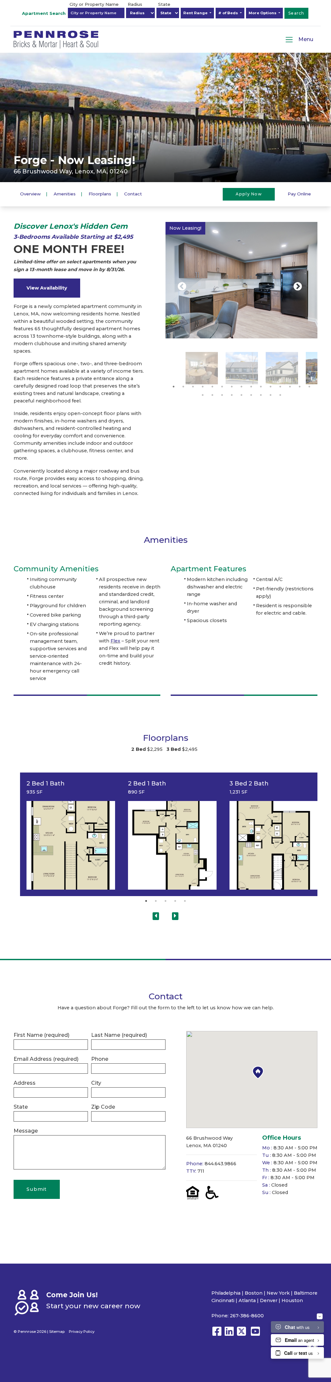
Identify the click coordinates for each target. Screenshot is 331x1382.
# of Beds (228, 13)
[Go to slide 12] (280, 386)
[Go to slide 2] (183, 386)
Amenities (65, 193)
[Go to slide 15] (309, 386)
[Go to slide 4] (202, 386)
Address (25, 1083)
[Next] (298, 286)
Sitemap (57, 1331)
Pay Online (299, 193)
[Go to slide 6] (222, 386)
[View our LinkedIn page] (229, 1334)
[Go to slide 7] (232, 386)
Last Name (119, 1035)
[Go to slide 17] (212, 395)
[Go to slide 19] (232, 395)
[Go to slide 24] (280, 395)
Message (26, 1131)
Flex (115, 641)
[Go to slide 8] (241, 386)
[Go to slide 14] (299, 386)
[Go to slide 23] (270, 395)
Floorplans (100, 193)
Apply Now (249, 194)
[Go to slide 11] (270, 386)
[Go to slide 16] (202, 395)
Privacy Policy (81, 1331)
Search (296, 13)
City (96, 1083)
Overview (30, 193)
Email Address (46, 1059)
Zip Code (103, 1107)
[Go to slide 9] (251, 386)
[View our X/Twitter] (243, 1334)
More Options (263, 13)
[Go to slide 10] (261, 386)
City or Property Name (94, 4)
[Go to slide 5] (212, 386)
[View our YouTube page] (255, 1334)
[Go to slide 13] (290, 386)
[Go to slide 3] (193, 386)
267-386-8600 (247, 1316)
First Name (41, 1035)
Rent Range (195, 13)
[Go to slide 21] (251, 395)
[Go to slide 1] (173, 386)
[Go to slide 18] (222, 395)
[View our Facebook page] (216, 1334)
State (164, 4)
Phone (99, 1059)
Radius (135, 4)
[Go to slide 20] (241, 395)
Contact (133, 193)
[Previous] (182, 286)
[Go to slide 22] (261, 395)
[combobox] (96, 13)
